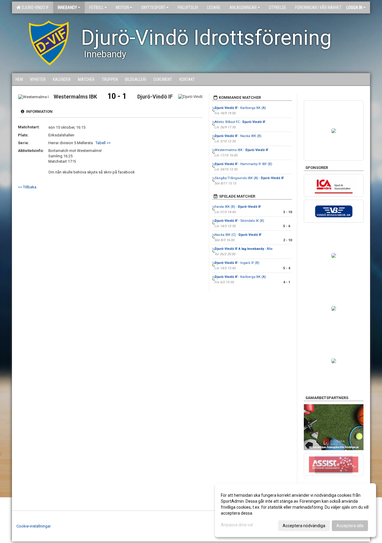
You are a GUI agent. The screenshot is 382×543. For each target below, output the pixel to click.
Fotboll (96, 7)
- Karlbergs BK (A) (240, 108)
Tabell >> (103, 143)
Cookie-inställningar (33, 526)
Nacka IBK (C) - (238, 235)
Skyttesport (153, 7)
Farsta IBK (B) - (238, 207)
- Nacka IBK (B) (238, 136)
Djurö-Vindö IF (34, 7)
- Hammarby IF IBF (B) (243, 164)
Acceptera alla (349, 525)
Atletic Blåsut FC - (240, 122)
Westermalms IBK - (241, 150)
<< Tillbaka (27, 187)
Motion (122, 7)
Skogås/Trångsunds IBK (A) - (249, 178)
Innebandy (67, 7)
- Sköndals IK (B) (239, 221)
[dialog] (295, 510)
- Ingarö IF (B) (237, 263)
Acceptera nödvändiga (304, 525)
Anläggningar (243, 7)
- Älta (244, 249)
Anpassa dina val (237, 524)
